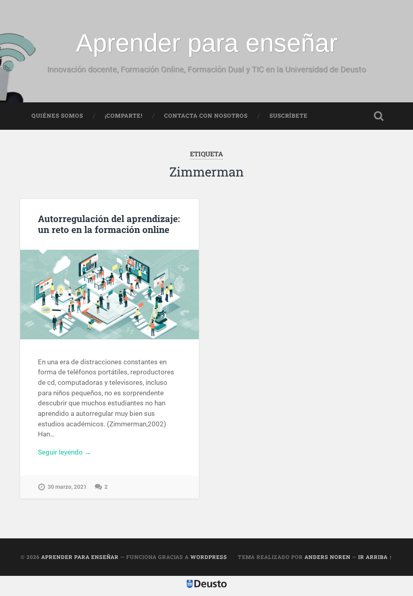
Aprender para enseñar (207, 43)
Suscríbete (288, 115)
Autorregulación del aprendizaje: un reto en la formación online (109, 223)
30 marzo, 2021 (67, 487)
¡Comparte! (123, 115)
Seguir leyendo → (64, 452)
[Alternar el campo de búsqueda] (378, 116)
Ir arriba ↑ (375, 557)
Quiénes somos (57, 115)
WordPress (208, 557)
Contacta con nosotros (206, 115)
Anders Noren (327, 557)
